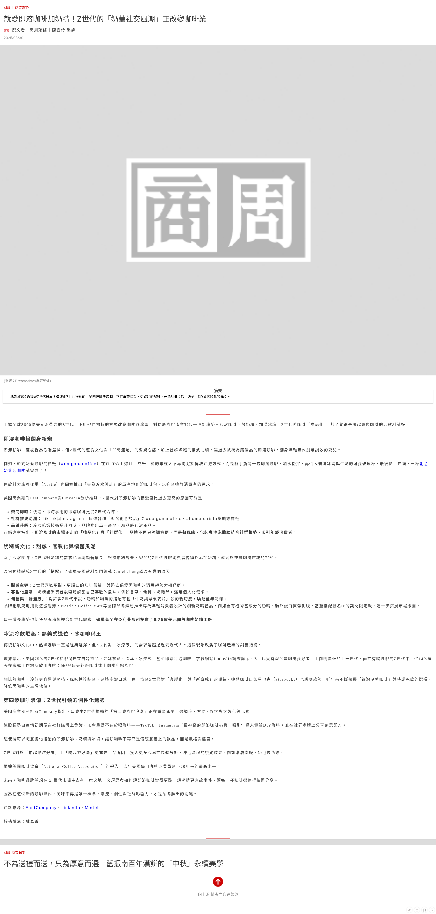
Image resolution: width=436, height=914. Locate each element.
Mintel (92, 807)
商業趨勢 (22, 7)
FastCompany (41, 807)
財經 (7, 7)
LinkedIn (70, 807)
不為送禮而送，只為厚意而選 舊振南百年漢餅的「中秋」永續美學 (113, 863)
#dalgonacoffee (79, 463)
